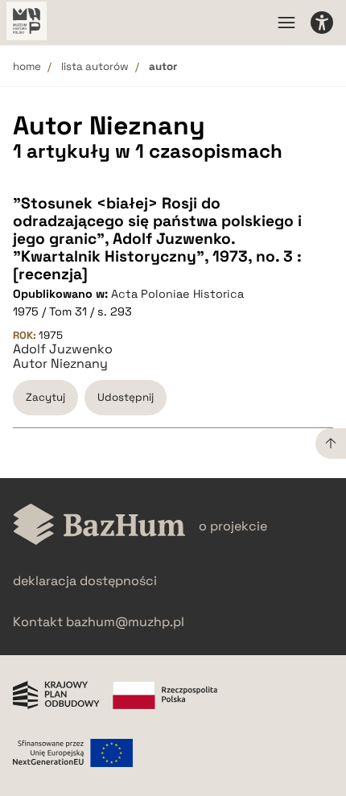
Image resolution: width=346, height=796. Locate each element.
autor (163, 66)
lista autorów (95, 66)
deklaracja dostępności (85, 580)
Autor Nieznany (60, 364)
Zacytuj (45, 397)
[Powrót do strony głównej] (99, 526)
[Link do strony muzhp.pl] (26, 22)
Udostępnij (125, 397)
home (27, 66)
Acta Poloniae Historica (177, 294)
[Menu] (286, 22)
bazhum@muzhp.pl (125, 621)
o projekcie (233, 526)
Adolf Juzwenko (63, 349)
